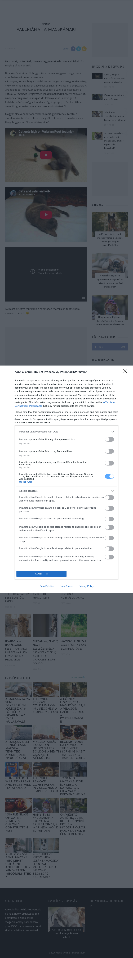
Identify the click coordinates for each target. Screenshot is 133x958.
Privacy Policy (86, 586)
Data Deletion (46, 586)
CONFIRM (41, 573)
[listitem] (66, 432)
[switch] (109, 439)
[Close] (126, 372)
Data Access (66, 586)
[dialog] (66, 479)
